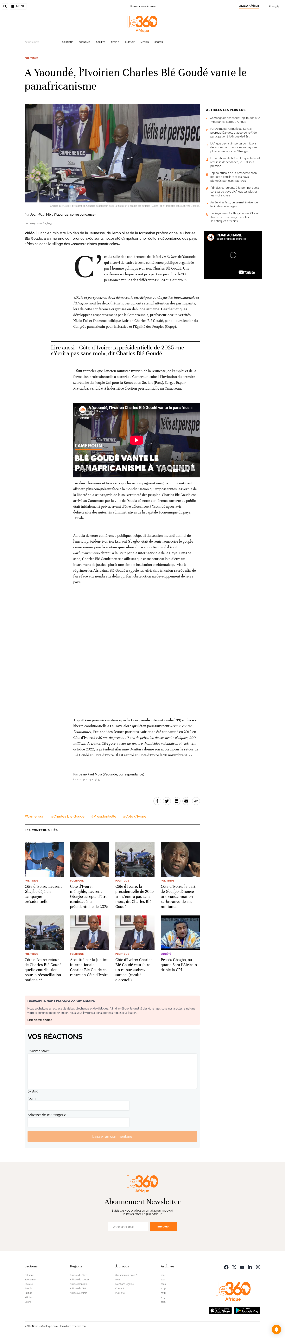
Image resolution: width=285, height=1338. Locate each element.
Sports (159, 42)
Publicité (120, 1293)
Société (100, 42)
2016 (163, 1302)
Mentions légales (124, 1284)
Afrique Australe (78, 1293)
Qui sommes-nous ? (126, 1275)
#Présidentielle (103, 816)
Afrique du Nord (78, 1275)
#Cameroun (34, 816)
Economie (84, 42)
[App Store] (220, 1310)
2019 (163, 1288)
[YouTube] (242, 1266)
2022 (163, 1275)
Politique (67, 42)
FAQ (117, 1279)
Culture (130, 42)
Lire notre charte (39, 1020)
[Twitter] (234, 1266)
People (115, 42)
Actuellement (32, 42)
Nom (32, 1098)
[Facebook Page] (226, 1266)
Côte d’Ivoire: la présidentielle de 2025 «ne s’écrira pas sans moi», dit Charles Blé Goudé (117, 350)
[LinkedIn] (250, 1266)
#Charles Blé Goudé (68, 816)
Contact (119, 1288)
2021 (163, 1279)
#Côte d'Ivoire (134, 816)
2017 (163, 1297)
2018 (163, 1293)
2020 (163, 1284)
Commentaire (39, 1051)
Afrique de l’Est (78, 1288)
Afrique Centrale (78, 1284)
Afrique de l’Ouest (79, 1279)
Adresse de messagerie (47, 1115)
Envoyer (163, 1226)
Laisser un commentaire (112, 1136)
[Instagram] (258, 1267)
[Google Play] (247, 1310)
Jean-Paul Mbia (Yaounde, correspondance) (63, 214)
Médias (145, 42)
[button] (276, 1329)
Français (274, 6)
